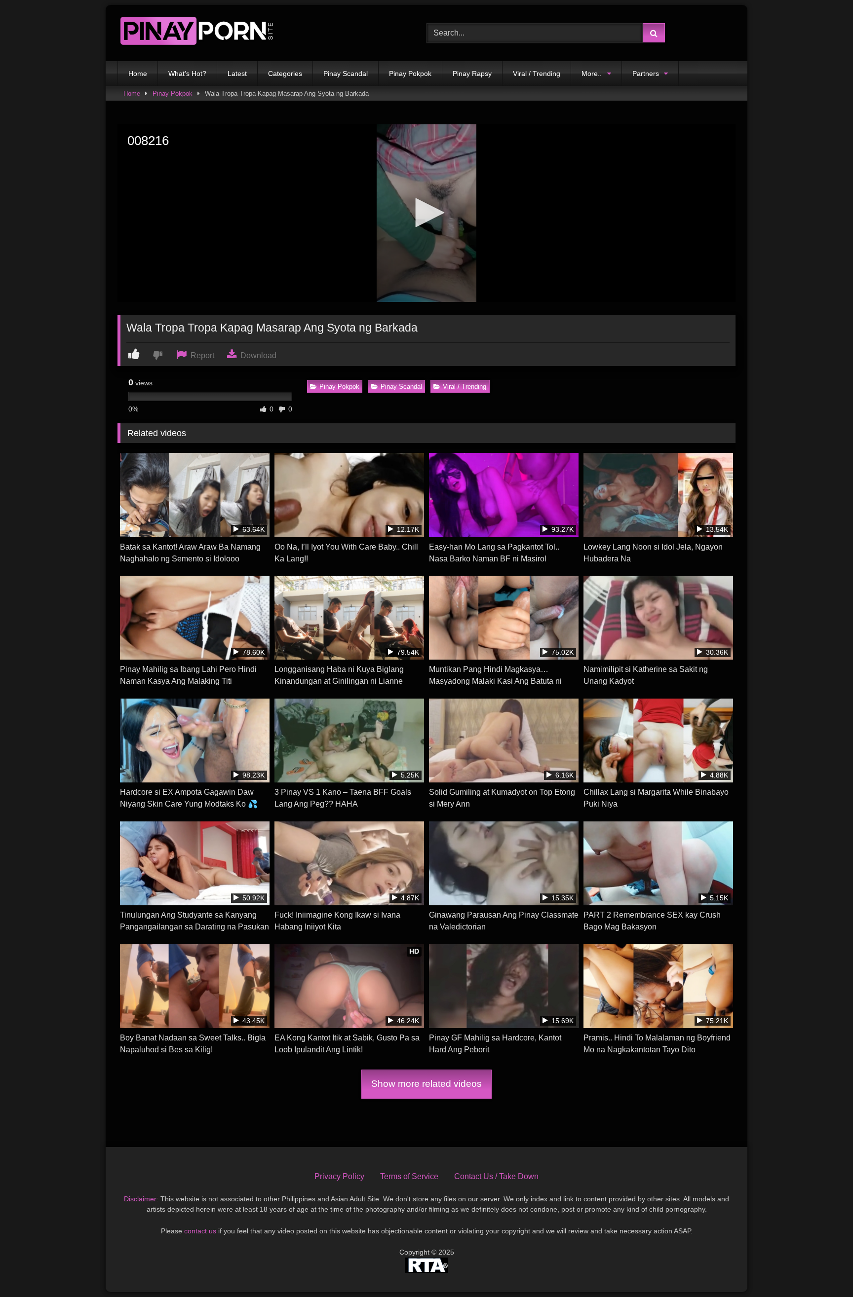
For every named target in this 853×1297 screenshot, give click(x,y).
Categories (285, 73)
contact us (200, 1231)
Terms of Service (409, 1176)
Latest (237, 73)
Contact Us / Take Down (496, 1176)
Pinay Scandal (345, 73)
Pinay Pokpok (410, 73)
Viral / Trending (536, 73)
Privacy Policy (339, 1176)
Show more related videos (426, 1083)
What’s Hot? (187, 73)
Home (137, 73)
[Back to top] (822, 1267)
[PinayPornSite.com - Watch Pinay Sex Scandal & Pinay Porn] (196, 33)
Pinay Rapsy (472, 73)
